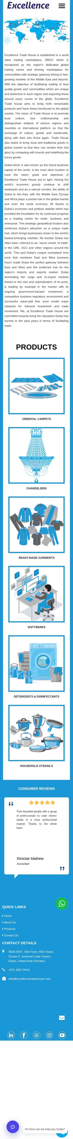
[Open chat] (12, 1126)
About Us (9, 922)
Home (7, 915)
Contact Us (10, 935)
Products (9, 928)
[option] (36, 838)
